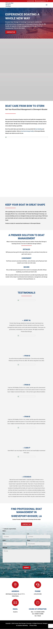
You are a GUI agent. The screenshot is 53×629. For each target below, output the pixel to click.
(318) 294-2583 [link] (38, 594)
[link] (10, 4)
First (4, 533)
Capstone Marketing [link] (23, 625)
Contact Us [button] (11, 32)
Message (5, 547)
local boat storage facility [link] (27, 131)
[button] (47, 1)
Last (28, 533)
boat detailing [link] (38, 129)
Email (4, 540)
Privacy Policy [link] (33, 625)
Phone (28, 540)
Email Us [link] (15, 612)
